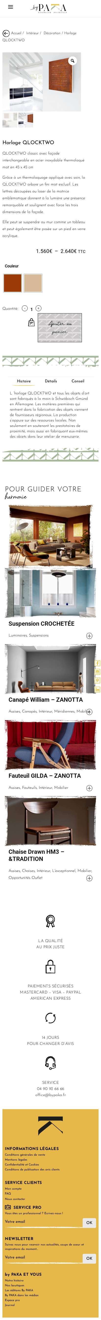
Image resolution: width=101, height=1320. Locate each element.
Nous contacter (15, 1199)
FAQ (8, 1193)
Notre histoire (14, 1280)
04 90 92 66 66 (50, 1089)
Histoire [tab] (24, 381)
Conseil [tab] (78, 381)
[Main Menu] (10, 8)
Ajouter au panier (60, 328)
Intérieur (32, 33)
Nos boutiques (14, 1285)
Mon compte (13, 1188)
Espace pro (12, 1300)
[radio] (12, 283)
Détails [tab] (51, 381)
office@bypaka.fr (50, 1095)
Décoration (52, 33)
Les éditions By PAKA (19, 1290)
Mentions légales (16, 1159)
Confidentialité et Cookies (22, 1164)
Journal (10, 1305)
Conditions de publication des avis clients (32, 1169)
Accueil (16, 33)
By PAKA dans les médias (21, 1295)
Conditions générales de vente (25, 1154)
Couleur (12, 266)
